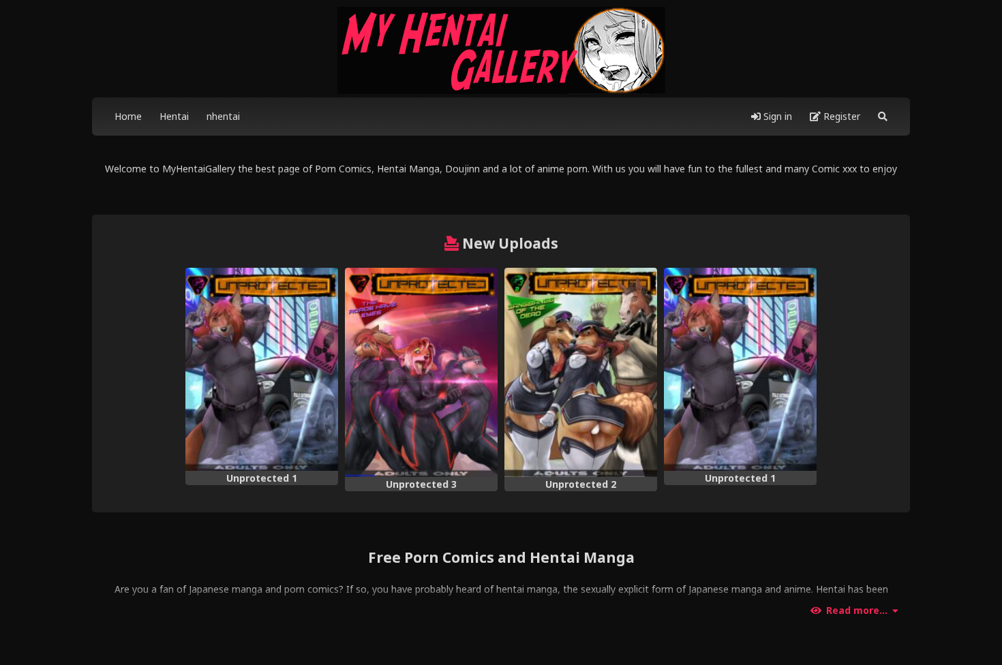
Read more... (856, 610)
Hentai (174, 116)
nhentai (223, 116)
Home (128, 116)
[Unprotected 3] (421, 372)
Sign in (776, 116)
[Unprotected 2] (580, 372)
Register (840, 116)
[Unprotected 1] (261, 369)
